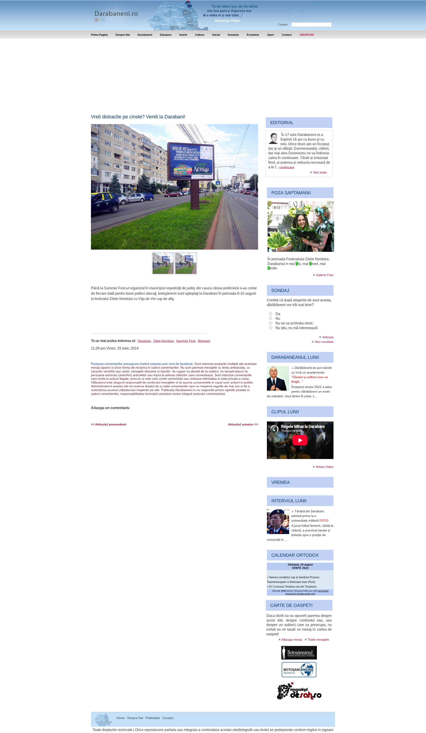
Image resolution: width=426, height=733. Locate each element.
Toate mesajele (318, 639)
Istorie (183, 34)
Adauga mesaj (292, 639)
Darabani (144, 341)
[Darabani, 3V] (301, 250)
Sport (270, 34)
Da (278, 314)
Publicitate (153, 718)
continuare (286, 167)
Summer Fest (185, 341)
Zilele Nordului (163, 341)
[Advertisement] (213, 72)
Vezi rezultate (324, 342)
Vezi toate (320, 172)
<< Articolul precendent (108, 424)
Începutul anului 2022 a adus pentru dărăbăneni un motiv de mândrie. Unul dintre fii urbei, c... (299, 391)
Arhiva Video (324, 467)
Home (120, 718)
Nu (278, 318)
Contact (287, 34)
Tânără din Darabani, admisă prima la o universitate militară (309, 515)
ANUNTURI (307, 34)
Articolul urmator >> (243, 424)
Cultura (199, 34)
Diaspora (166, 34)
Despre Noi (123, 34)
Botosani (204, 341)
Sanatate (233, 34)
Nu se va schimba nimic (294, 323)
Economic (253, 34)
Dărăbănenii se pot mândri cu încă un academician (311, 374)
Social (216, 34)
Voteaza (327, 337)
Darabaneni (145, 34)
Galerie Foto (324, 275)
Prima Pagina (99, 34)
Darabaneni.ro (114, 11)
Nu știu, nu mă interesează (297, 328)
